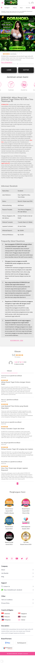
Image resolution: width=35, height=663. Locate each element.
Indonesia (7, 613)
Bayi (21, 7)
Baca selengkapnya (6, 62)
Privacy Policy (5, 603)
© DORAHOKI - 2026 (16, 340)
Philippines (7, 619)
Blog (2, 576)
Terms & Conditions (7, 599)
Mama (15, 7)
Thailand (23, 616)
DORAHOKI (4, 104)
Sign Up (21, 362)
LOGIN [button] (9, 70)
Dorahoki (20, 190)
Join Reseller (4, 573)
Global (23, 619)
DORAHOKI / (3, 11)
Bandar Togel (8, 11)
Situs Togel (19, 11)
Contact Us (6, 586)
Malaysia (7, 616)
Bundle (28, 7)
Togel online (14, 11)
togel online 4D (5, 163)
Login (16, 362)
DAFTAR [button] (26, 70)
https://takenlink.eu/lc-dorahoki (13, 590)
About (3, 569)
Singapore (24, 613)
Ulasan (9, 371)
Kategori (7, 7)
